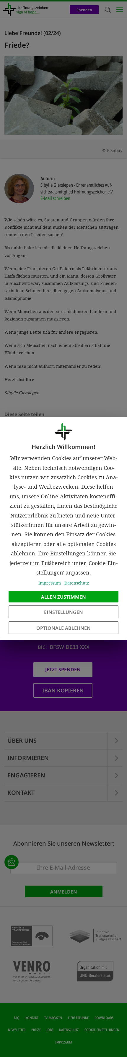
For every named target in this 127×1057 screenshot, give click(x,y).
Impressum (49, 583)
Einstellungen (63, 612)
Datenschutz (76, 583)
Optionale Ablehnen (63, 628)
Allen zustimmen (63, 597)
